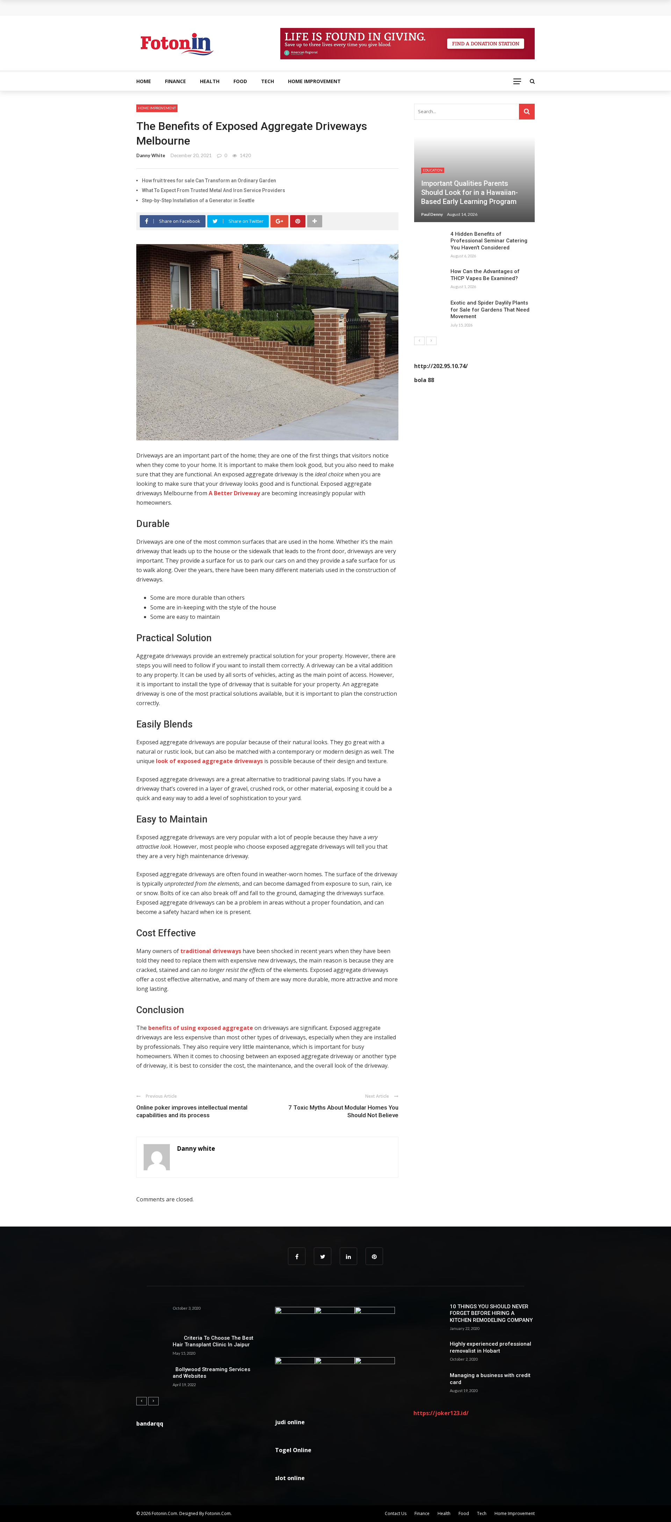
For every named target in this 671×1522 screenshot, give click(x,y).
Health (209, 81)
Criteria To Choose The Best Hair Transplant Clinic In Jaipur (213, 1341)
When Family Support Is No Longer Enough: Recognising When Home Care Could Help (248, 7)
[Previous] (419, 341)
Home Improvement (314, 81)
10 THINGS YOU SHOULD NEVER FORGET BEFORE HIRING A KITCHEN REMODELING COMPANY (491, 1313)
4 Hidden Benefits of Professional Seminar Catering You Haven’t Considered (488, 241)
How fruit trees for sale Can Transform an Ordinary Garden (209, 180)
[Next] (431, 341)
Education (432, 170)
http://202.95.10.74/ (441, 366)
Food (240, 81)
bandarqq (149, 1423)
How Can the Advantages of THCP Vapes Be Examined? (485, 274)
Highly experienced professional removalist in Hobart (490, 1347)
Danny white (150, 155)
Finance (175, 81)
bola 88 (424, 380)
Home (143, 81)
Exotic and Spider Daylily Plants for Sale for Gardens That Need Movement (489, 310)
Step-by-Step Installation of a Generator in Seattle (198, 200)
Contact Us (395, 1513)
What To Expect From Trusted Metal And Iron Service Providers (213, 190)
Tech (267, 81)
